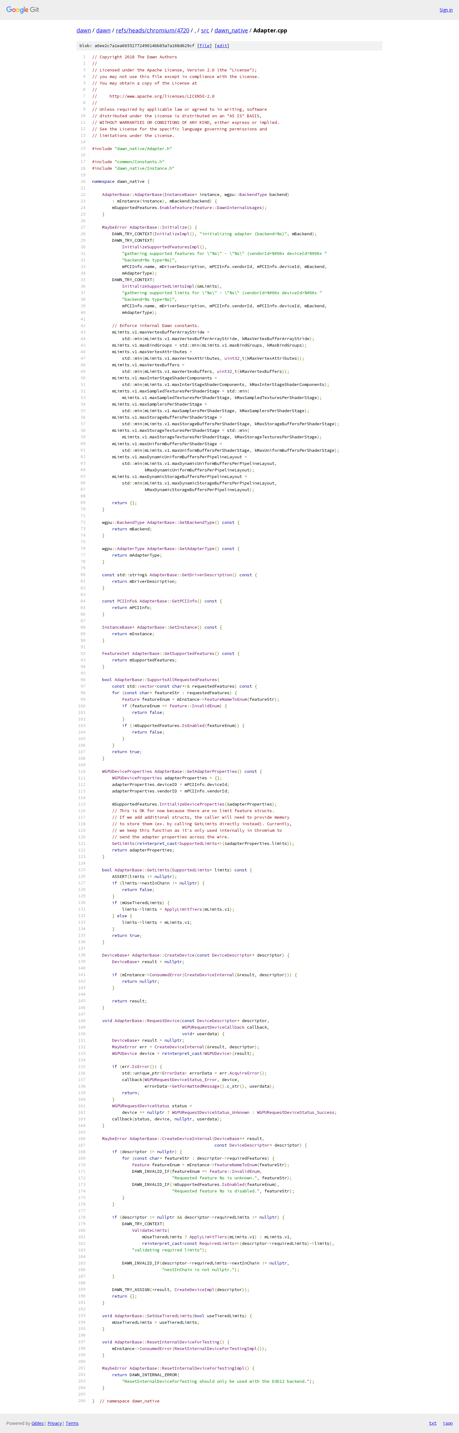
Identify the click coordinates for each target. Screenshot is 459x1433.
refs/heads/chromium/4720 (152, 30)
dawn (83, 30)
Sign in (446, 10)
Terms (72, 1423)
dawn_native (231, 30)
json (448, 1423)
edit (222, 45)
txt (433, 1423)
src (205, 30)
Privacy (54, 1423)
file (205, 45)
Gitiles (38, 1423)
